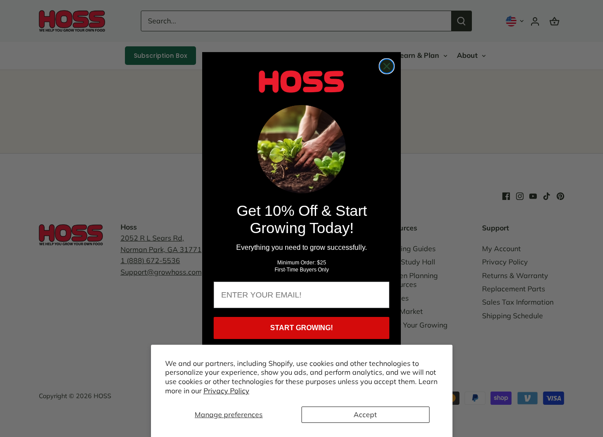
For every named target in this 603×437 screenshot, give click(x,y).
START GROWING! (301, 328)
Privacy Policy (226, 390)
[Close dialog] (387, 66)
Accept (365, 414)
